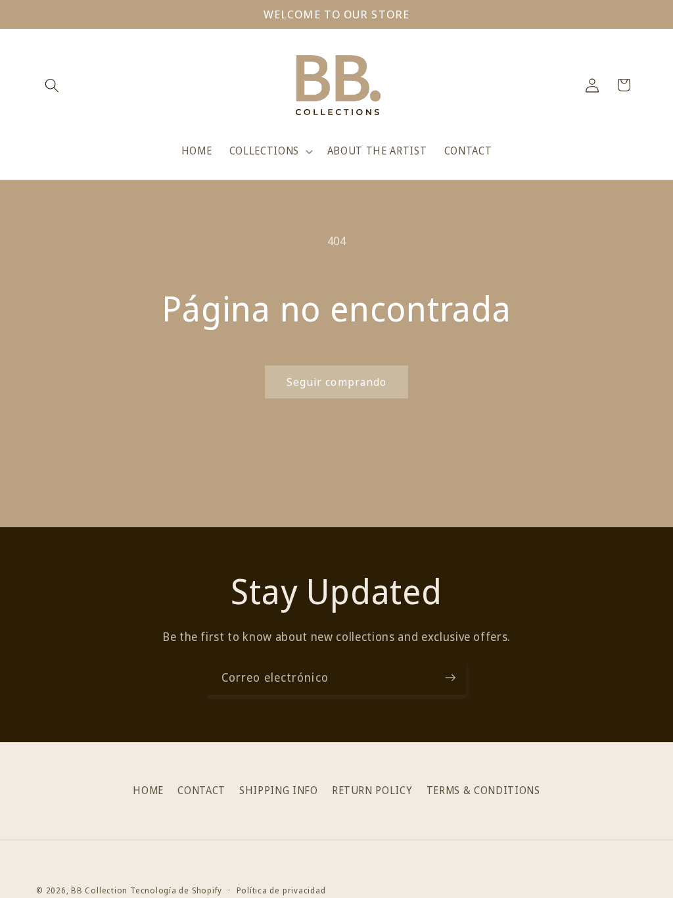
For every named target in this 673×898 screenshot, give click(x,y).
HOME (148, 790)
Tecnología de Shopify (176, 890)
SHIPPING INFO (278, 790)
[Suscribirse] (450, 678)
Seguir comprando (337, 381)
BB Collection (99, 890)
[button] (52, 85)
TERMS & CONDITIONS (483, 790)
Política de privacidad (281, 890)
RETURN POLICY (372, 790)
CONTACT (201, 790)
